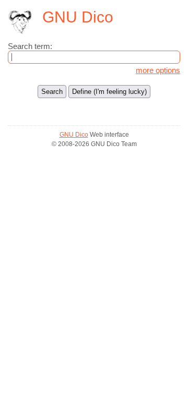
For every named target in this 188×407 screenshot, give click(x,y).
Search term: (30, 46)
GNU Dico (74, 134)
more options (158, 70)
